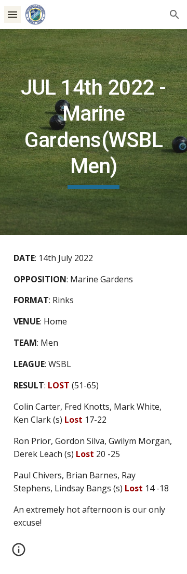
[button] (12, 14)
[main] (93, 132)
